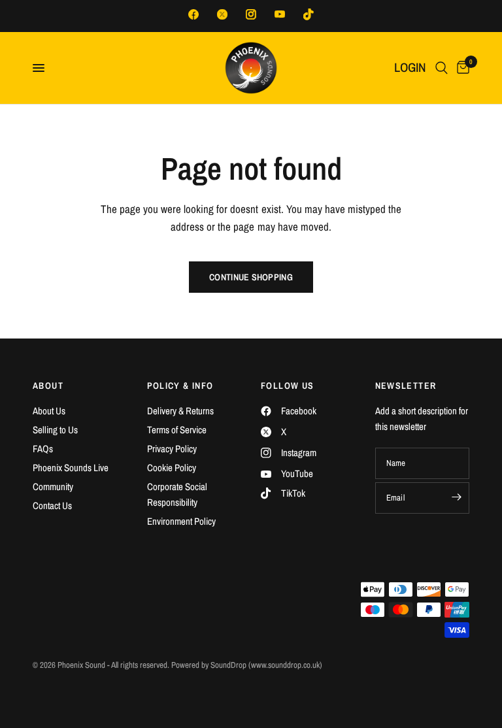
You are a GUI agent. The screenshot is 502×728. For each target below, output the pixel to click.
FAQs (43, 448)
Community (53, 486)
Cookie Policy (171, 467)
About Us (49, 411)
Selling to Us (55, 430)
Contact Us (52, 505)
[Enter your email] (456, 497)
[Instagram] (251, 14)
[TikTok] (308, 14)
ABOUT (48, 385)
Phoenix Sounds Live (71, 467)
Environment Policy (181, 521)
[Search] (441, 68)
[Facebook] (193, 14)
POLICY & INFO (180, 385)
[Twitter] (222, 14)
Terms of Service (177, 430)
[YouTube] (279, 14)
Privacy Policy (172, 448)
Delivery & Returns (180, 411)
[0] (460, 68)
